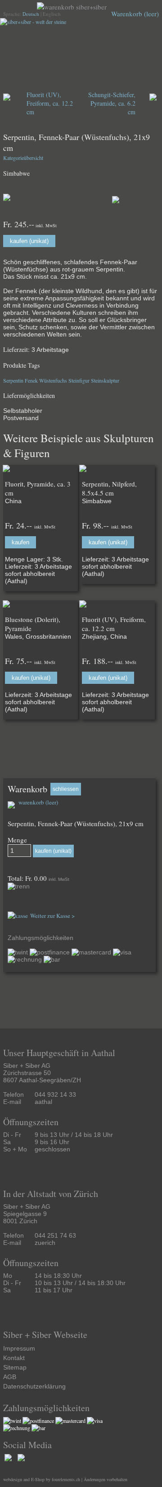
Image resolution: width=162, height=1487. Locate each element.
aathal (43, 1101)
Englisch (52, 13)
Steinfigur (79, 380)
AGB (9, 1376)
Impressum (19, 1348)
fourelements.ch (66, 1479)
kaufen (20, 542)
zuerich (45, 1242)
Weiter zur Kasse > (52, 916)
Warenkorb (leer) (135, 13)
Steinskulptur (105, 380)
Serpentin (13, 380)
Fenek (31, 380)
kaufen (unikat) (29, 241)
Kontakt (14, 1357)
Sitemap (15, 1367)
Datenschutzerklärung (34, 1386)
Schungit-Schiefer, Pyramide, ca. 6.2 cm (111, 103)
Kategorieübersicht (23, 157)
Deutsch (30, 13)
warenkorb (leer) (37, 802)
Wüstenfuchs (53, 380)
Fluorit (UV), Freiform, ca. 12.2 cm (50, 103)
